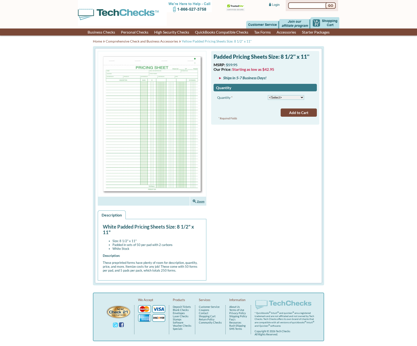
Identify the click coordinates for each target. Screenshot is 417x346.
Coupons (204, 309)
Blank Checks (181, 309)
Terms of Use (236, 309)
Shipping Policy (238, 316)
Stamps (177, 319)
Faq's (232, 319)
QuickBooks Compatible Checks (221, 32)
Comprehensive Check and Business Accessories (142, 41)
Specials (177, 328)
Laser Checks (180, 316)
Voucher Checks (182, 325)
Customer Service (209, 306)
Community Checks (210, 322)
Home (97, 41)
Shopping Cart (207, 316)
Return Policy (207, 319)
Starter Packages (316, 32)
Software (178, 322)
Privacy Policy (237, 313)
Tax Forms (262, 32)
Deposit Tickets (182, 306)
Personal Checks (134, 32)
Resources (235, 322)
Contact (203, 313)
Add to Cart (298, 112)
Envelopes (179, 313)
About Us (234, 306)
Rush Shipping (237, 325)
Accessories (286, 32)
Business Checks (101, 32)
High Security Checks (171, 32)
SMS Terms (235, 328)
